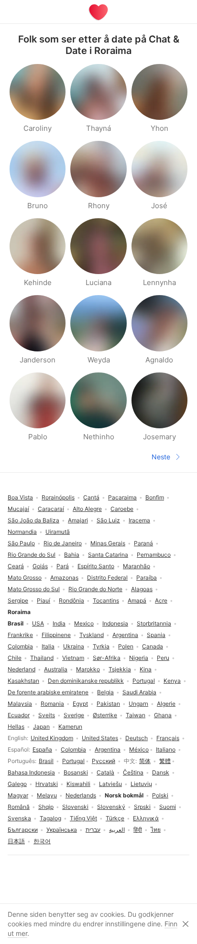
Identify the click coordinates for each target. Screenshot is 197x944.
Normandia (22, 531)
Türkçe (115, 818)
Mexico (84, 623)
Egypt (80, 703)
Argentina (107, 749)
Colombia (73, 749)
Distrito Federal (107, 577)
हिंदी (137, 829)
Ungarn (138, 703)
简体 (145, 760)
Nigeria (138, 657)
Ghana (163, 715)
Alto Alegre (87, 508)
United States (100, 738)
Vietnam (73, 657)
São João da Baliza (33, 520)
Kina (146, 669)
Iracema (139, 520)
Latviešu (110, 783)
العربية (117, 829)
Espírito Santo (95, 566)
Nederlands (81, 795)
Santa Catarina (108, 554)
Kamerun (70, 726)
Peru (163, 657)
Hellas (16, 726)
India (59, 623)
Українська (61, 829)
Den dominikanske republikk (86, 680)
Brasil (46, 760)
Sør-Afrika (106, 657)
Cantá (91, 497)
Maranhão (136, 566)
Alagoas (142, 589)
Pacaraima (122, 497)
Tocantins (106, 600)
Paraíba (146, 577)
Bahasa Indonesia (31, 772)
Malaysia (20, 703)
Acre (161, 600)
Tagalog (50, 818)
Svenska (19, 818)
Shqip (46, 806)
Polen (125, 646)
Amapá (137, 600)
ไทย (156, 829)
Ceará (16, 566)
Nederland (21, 669)
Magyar (18, 795)
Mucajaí (18, 508)
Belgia (105, 692)
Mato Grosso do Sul (34, 589)
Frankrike (20, 634)
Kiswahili (78, 783)
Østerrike (105, 715)
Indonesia (115, 623)
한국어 (42, 841)
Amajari (78, 520)
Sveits (46, 715)
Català (105, 772)
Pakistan (108, 703)
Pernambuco (154, 554)
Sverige (74, 715)
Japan (41, 726)
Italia (48, 646)
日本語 (16, 841)
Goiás (40, 566)
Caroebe (121, 508)
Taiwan (135, 715)
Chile (15, 657)
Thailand (42, 657)
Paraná (143, 543)
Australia (55, 669)
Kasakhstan (23, 680)
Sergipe (18, 600)
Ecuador (19, 715)
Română (19, 806)
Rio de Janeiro (63, 543)
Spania (156, 634)
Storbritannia (154, 623)
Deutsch (136, 738)
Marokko (88, 669)
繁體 (165, 760)
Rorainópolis (58, 497)
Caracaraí (51, 508)
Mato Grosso (25, 577)
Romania (52, 703)
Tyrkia (101, 646)
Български (23, 829)
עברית (93, 829)
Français (167, 738)
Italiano (165, 749)
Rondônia (71, 600)
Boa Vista (20, 497)
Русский (103, 760)
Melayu (47, 795)
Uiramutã (57, 531)
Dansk (160, 772)
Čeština (133, 772)
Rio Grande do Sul (31, 554)
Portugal (73, 760)
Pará (62, 566)
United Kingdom (52, 738)
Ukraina (73, 646)
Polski (160, 795)
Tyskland (91, 634)
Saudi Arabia (139, 692)
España (42, 749)
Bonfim (154, 497)
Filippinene (56, 634)
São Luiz (108, 520)
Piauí (43, 600)
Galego (17, 783)
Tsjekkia (120, 669)
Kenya (172, 680)
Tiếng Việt (83, 818)
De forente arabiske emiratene (48, 692)
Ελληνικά (146, 818)
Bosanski (76, 772)
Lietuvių (141, 783)
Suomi (167, 806)
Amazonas (64, 577)
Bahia (71, 554)
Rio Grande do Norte (95, 589)
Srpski (142, 806)
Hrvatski (46, 783)
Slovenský (111, 806)
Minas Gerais (107, 543)
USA (38, 623)
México (139, 749)
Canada (152, 646)
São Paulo (21, 543)
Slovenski (75, 806)
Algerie (166, 703)
